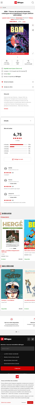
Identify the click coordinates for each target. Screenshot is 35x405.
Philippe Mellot (5, 217)
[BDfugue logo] (18, 2)
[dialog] (17, 389)
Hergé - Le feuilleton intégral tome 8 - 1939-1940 (10, 251)
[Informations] (26, 71)
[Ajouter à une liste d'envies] (32, 25)
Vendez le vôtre (8, 87)
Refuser (24, 402)
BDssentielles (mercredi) (11, 360)
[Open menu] (2, 2)
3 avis (24, 21)
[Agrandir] (32, 53)
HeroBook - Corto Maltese (7, 300)
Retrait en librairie (8, 82)
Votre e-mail (5, 348)
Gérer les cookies (6, 402)
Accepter (30, 402)
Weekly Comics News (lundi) (11, 357)
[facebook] (28, 339)
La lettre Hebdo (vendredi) (11, 354)
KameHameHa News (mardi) (11, 363)
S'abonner (17, 368)
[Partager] (32, 30)
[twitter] (32, 339)
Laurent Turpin (6, 18)
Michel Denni (19, 18)
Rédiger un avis (18, 159)
